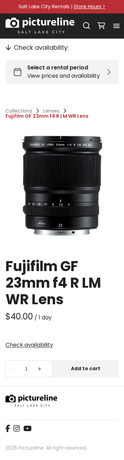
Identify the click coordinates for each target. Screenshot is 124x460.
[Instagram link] (16, 428)
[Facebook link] (8, 428)
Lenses (51, 110)
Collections (19, 110)
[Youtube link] (27, 428)
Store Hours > (89, 6)
